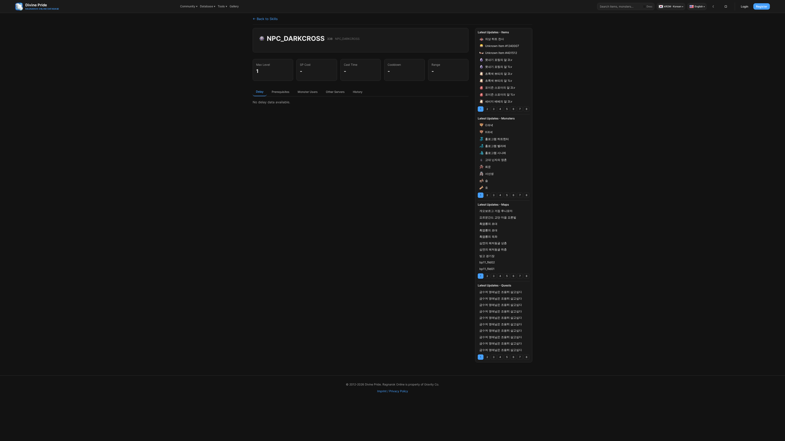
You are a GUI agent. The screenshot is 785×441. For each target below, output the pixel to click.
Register (761, 6)
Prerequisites (280, 92)
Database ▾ (207, 6)
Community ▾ (188, 6)
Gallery (234, 6)
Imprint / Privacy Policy (392, 391)
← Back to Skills (265, 19)
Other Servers (335, 92)
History (357, 92)
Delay (260, 91)
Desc (650, 6)
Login (744, 6)
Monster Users (308, 92)
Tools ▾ (222, 6)
